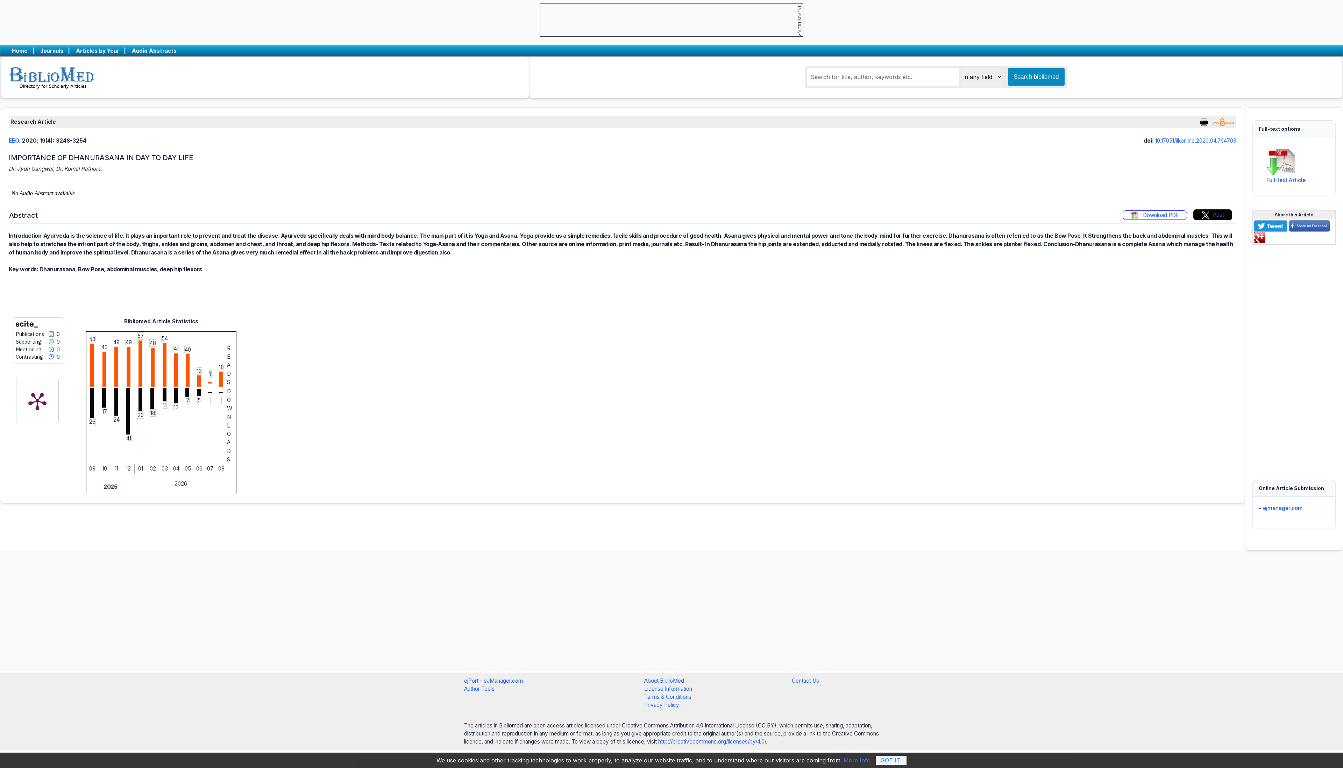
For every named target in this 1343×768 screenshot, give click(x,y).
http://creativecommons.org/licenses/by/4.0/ (712, 741)
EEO (14, 140)
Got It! (891, 760)
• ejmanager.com (1280, 508)
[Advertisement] (1294, 358)
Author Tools (479, 689)
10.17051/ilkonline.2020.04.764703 (1195, 140)
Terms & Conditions (667, 697)
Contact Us (805, 680)
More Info (857, 760)
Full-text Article (1286, 180)
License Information (668, 689)
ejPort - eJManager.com (493, 680)
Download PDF (1160, 215)
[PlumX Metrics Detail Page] (37, 401)
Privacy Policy (661, 705)
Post (1218, 214)
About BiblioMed (664, 680)
